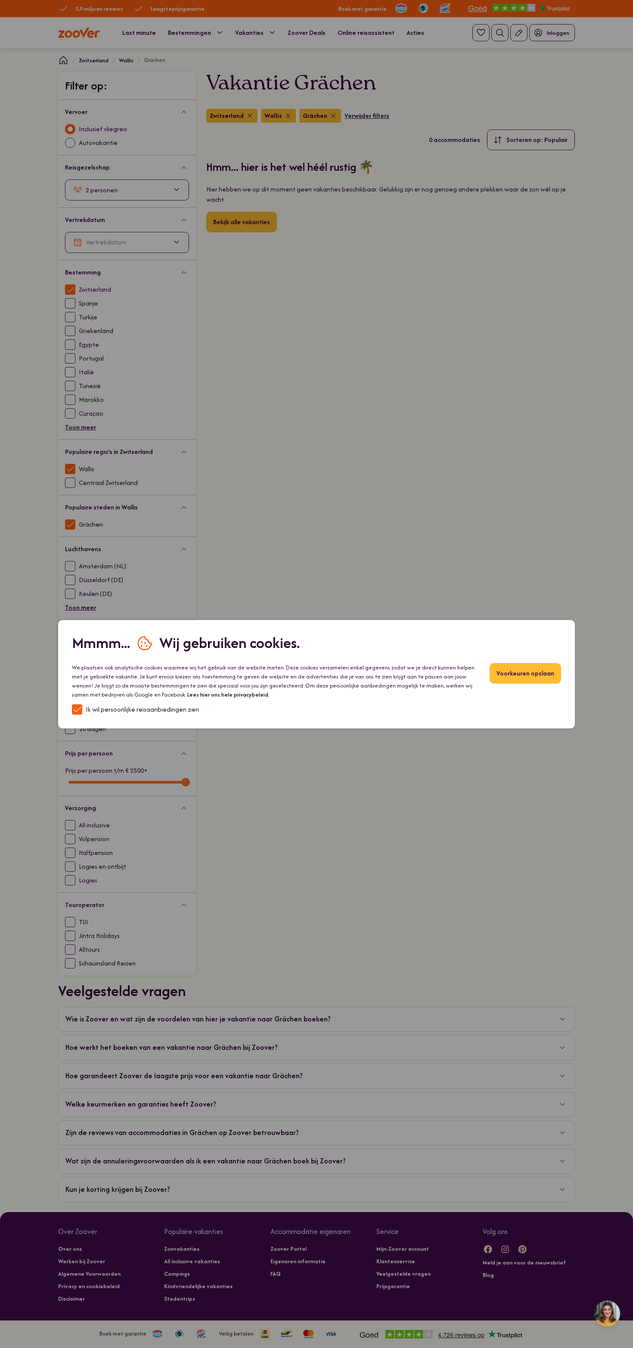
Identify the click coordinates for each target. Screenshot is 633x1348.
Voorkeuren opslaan (525, 673)
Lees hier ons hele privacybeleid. (228, 695)
